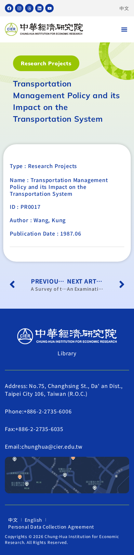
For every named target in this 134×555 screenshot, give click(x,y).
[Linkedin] (39, 8)
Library (67, 353)
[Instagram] (19, 8)
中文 (124, 8)
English (34, 519)
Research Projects (46, 63)
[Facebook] (9, 8)
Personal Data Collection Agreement (51, 526)
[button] (124, 29)
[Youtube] (49, 8)
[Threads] (29, 8)
